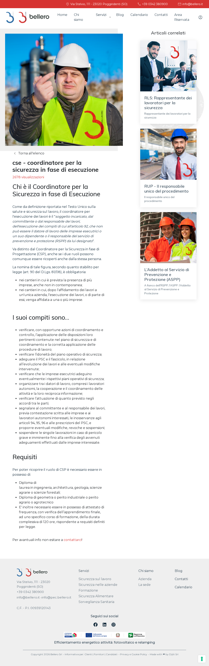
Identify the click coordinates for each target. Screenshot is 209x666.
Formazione (88, 590)
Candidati (111, 654)
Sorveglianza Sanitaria (96, 602)
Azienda (144, 579)
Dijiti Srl (173, 654)
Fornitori (99, 654)
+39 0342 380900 (154, 4)
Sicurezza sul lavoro (95, 579)
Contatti (161, 15)
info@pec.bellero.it (56, 597)
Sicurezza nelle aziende (98, 585)
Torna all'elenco (30, 153)
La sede (144, 585)
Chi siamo (78, 17)
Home (62, 15)
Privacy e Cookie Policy (133, 654)
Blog (120, 15)
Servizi (84, 571)
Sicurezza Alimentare (96, 596)
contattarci (73, 540)
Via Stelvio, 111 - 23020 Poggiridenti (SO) (98, 4)
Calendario (139, 15)
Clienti (88, 654)
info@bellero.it (192, 4)
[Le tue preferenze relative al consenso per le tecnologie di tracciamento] (202, 659)
